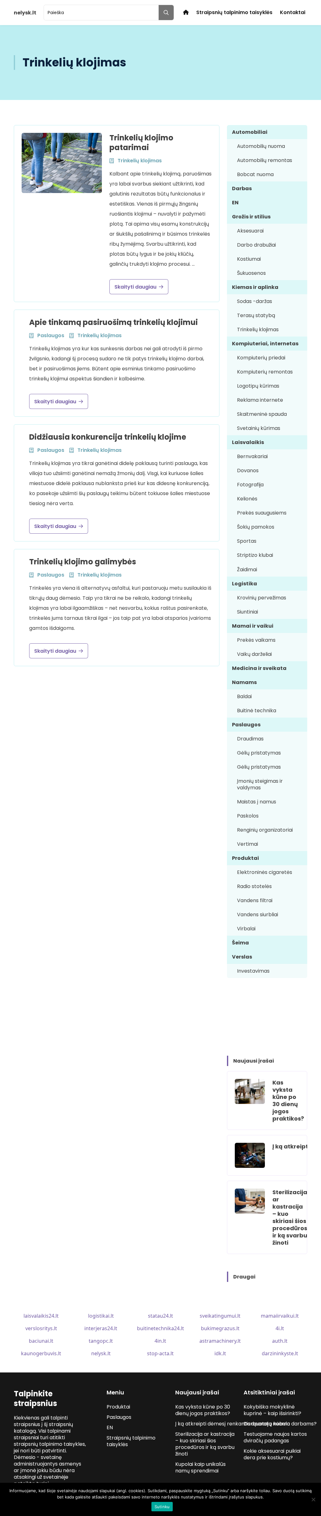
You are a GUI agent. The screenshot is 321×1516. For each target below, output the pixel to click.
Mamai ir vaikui (252, 626)
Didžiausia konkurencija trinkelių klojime (107, 437)
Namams (244, 682)
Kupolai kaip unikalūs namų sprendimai (200, 1467)
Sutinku (162, 1506)
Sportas (246, 541)
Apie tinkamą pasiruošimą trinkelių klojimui (113, 322)
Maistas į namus (256, 801)
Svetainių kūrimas (258, 428)
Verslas (242, 956)
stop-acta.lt (160, 1353)
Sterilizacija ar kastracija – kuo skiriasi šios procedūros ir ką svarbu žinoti (289, 1217)
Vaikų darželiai (254, 654)
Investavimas (253, 971)
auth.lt (279, 1340)
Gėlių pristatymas (259, 752)
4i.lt (280, 1328)
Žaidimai (247, 569)
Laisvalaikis (248, 442)
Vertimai (247, 844)
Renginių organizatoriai (265, 830)
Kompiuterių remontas (265, 371)
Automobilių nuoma (261, 146)
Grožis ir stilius (251, 216)
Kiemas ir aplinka (255, 287)
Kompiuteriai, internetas (265, 343)
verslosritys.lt (41, 1328)
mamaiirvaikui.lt (280, 1315)
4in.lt (160, 1340)
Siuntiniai (247, 611)
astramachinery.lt (220, 1340)
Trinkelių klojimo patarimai (141, 143)
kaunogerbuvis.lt (41, 1353)
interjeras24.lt (100, 1328)
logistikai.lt (101, 1315)
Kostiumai (249, 259)
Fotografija (250, 484)
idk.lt (220, 1353)
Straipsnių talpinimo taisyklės (234, 12)
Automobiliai (249, 132)
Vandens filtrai (254, 900)
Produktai (245, 858)
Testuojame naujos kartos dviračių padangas (275, 1437)
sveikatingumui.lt (220, 1315)
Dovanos (248, 470)
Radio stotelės (254, 886)
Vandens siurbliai (257, 914)
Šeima (240, 942)
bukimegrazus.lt (220, 1328)
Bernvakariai (252, 456)
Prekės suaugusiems (262, 512)
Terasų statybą (256, 315)
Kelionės (247, 498)
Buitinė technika (256, 710)
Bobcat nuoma (255, 174)
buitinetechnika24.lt (160, 1328)
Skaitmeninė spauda (262, 414)
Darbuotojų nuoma (267, 1423)
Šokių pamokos (255, 527)
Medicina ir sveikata (259, 668)
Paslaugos (246, 724)
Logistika (244, 583)
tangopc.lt (101, 1340)
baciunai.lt (41, 1340)
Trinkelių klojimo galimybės (82, 562)
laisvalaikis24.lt (41, 1315)
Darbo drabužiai (256, 244)
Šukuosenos (251, 273)
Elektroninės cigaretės (264, 872)
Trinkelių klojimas (258, 329)
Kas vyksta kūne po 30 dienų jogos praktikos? (288, 1100)
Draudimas (250, 738)
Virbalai (246, 928)
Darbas (242, 188)
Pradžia (186, 12)
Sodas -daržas (254, 301)
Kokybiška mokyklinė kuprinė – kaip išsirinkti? (272, 1410)
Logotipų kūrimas (258, 385)
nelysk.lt (101, 1353)
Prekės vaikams (256, 640)
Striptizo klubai (255, 555)
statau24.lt (160, 1315)
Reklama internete (260, 400)
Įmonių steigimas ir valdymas (260, 784)
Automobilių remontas (264, 160)
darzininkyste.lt (280, 1353)
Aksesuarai (250, 230)
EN (235, 202)
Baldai (244, 696)
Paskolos (248, 815)
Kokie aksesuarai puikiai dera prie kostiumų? (272, 1454)
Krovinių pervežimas (261, 597)
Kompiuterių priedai (261, 357)
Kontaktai (292, 12)
